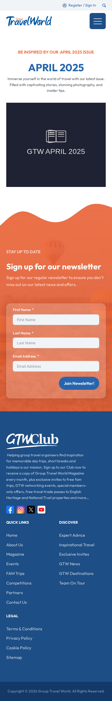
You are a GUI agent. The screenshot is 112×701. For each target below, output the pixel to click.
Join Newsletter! (79, 383)
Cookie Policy (18, 647)
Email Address (24, 356)
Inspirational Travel (77, 544)
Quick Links (17, 522)
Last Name (21, 333)
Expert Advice (72, 535)
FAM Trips (15, 573)
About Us (14, 544)
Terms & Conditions (24, 628)
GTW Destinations (76, 573)
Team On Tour (72, 583)
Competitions (19, 583)
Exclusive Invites (74, 554)
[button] (98, 21)
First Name (21, 309)
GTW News (69, 563)
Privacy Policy (19, 638)
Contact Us (16, 602)
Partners (14, 592)
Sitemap (14, 657)
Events (12, 563)
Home (11, 535)
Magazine (15, 554)
